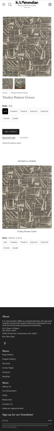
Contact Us (7, 404)
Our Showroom (9, 391)
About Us (6, 386)
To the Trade (8, 368)
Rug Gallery (7, 355)
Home (4, 93)
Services (6, 363)
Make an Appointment (13, 408)
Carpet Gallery (9, 359)
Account (6, 372)
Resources (7, 400)
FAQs (4, 395)
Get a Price (11, 132)
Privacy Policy (40, 425)
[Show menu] (4, 4)
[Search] (10, 4)
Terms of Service (7, 427)
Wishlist (6, 377)
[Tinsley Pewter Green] (27, 197)
